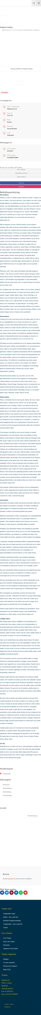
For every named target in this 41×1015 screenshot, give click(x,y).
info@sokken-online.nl (21, 173)
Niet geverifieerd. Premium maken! (21, 69)
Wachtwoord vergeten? (10, 966)
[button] (2, 892)
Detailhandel (6, 774)
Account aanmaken (9, 962)
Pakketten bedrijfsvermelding (12, 920)
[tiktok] (32, 1007)
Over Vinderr (7, 938)
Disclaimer (6, 945)
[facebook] (23, 1004)
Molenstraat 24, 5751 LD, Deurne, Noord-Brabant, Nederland (20, 30)
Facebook (21, 183)
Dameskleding (7, 788)
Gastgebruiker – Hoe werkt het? (12, 924)
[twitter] (35, 1004)
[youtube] (35, 1007)
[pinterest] (32, 1004)
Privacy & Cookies (9, 941)
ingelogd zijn (12, 878)
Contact (5, 927)
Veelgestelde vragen (9, 913)
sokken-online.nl (21, 176)
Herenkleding (7, 792)
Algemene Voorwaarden (10, 948)
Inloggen (29, 3)
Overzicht (4, 92)
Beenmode (6, 785)
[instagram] (26, 1004)
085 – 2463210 (21, 169)
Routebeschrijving (32, 815)
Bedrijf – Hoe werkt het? (10, 917)
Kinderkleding (7, 795)
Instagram (21, 186)
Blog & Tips (7, 969)
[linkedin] (29, 1004)
